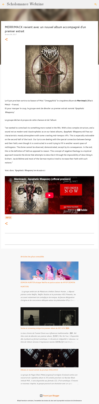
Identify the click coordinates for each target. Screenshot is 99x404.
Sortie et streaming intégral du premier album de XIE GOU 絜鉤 (45, 328)
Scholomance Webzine (25, 4)
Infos (8, 217)
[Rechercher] (47, 4)
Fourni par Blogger (51, 396)
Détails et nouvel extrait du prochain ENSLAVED (39, 370)
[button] (6, 39)
